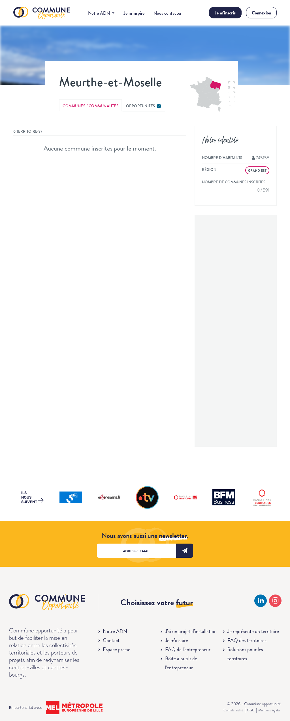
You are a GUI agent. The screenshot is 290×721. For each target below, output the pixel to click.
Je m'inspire (133, 13)
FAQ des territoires (246, 640)
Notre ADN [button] (99, 13)
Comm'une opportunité (41, 13)
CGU (251, 710)
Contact (111, 640)
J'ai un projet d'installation (191, 631)
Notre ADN (115, 631)
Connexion (261, 13)
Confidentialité (233, 710)
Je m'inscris (225, 13)
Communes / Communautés (90, 106)
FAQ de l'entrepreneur (187, 649)
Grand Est (257, 170)
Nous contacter (167, 13)
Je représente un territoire (253, 631)
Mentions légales (269, 710)
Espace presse (116, 649)
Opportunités (143, 106)
